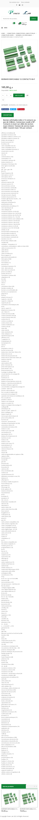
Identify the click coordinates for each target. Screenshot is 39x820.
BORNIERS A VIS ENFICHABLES (24, 35)
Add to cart (19, 95)
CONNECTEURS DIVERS (7, 35)
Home (3, 33)
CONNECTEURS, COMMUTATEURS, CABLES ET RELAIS (21, 33)
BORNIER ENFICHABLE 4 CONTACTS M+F (29, 809)
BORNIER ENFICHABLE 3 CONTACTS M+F (10, 809)
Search (33, 18)
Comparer (27, 95)
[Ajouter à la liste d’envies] (3, 100)
